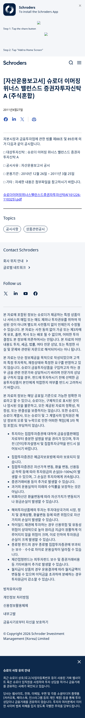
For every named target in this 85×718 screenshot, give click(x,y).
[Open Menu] (79, 62)
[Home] (16, 62)
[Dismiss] (80, 5)
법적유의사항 (12, 589)
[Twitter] (22, 119)
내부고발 (9, 614)
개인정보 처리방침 (16, 597)
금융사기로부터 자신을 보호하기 (25, 622)
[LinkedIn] (14, 119)
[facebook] (35, 293)
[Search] (70, 62)
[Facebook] (5, 119)
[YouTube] (25, 293)
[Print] (34, 119)
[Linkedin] (15, 293)
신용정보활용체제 (15, 605)
